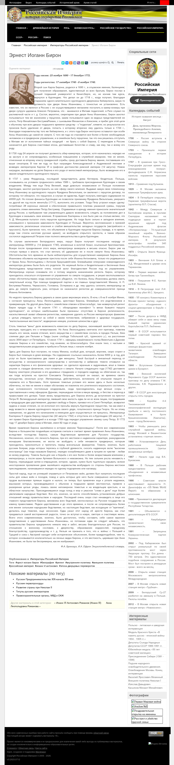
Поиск (47, 37)
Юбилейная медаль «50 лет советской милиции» (144, 651)
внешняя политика (103, 562)
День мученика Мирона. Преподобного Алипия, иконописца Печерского (147, 129)
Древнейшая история (46, 27)
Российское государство (115, 27)
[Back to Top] (167, 730)
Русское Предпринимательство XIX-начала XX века (44, 579)
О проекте (12, 748)
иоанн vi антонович (47, 565)
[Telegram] (74, 62)
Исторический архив (69, 2)
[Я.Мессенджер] (63, 62)
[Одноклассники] (70, 62)
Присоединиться (150, 100)
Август (147, 119)
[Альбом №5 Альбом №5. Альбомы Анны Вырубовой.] (139, 705)
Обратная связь (26, 748)
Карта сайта (41, 748)
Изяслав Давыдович (139, 684)
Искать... (151, 2)
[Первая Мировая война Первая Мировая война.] (146, 701)
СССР (19, 37)
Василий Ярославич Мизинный (145, 677)
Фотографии (15, 2)
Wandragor (41, 751)
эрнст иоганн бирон (28, 562)
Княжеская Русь (84, 27)
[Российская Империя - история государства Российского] (45, 14)
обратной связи (101, 732)
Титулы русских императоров (32, 591)
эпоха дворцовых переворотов (77, 565)
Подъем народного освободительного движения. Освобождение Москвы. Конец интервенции (145, 668)
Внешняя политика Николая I (144, 680)
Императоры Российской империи (69, 45)
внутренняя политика (79, 562)
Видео (29, 2)
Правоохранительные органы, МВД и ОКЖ (40, 595)
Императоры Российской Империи (49, 558)
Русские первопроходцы (29, 583)
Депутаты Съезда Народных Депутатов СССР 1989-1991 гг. (145, 644)
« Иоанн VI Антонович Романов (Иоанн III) (77, 602)
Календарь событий (45, 2)
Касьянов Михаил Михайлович (145, 687)
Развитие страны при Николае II (34, 587)
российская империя (22, 565)
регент (60, 562)
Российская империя (150, 27)
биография (48, 562)
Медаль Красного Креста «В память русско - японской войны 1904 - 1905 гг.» (146, 635)
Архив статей (90, 2)
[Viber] (78, 62)
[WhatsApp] (82, 62)
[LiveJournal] (86, 62)
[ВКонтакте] (66, 62)
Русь (66, 27)
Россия (32, 37)
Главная (21, 27)
